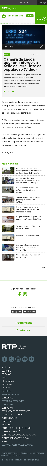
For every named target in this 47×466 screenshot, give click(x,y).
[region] (23, 233)
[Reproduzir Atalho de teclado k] (4, 463)
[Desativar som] (10, 463)
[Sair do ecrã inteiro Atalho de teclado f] (43, 463)
